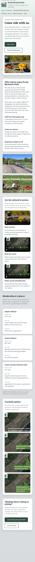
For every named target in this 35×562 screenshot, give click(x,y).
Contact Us (9, 10)
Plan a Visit (10, 44)
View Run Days (11, 525)
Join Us (9, 13)
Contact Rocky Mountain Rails (16, 520)
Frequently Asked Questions (21, 10)
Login (25, 13)
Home (3, 10)
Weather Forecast (17, 13)
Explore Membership (13, 50)
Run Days (4, 13)
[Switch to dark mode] (32, 11)
